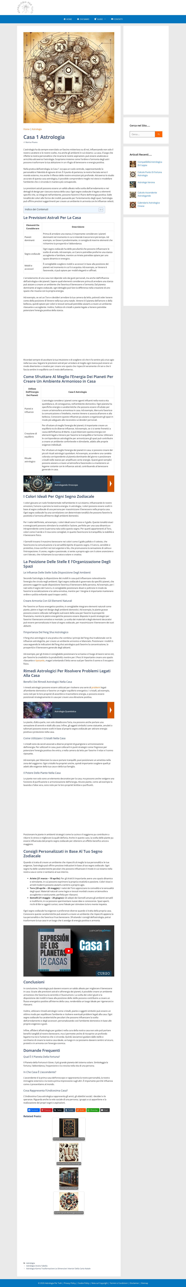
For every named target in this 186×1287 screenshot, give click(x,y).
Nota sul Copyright (99, 1283)
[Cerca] (158, 134)
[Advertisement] (123, 7)
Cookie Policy (83, 1283)
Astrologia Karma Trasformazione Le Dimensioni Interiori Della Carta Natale (58, 1268)
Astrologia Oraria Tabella (36, 1266)
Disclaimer (134, 1283)
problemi (95, 687)
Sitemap (144, 1283)
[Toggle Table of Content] (99, 209)
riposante (40, 660)
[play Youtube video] (68, 951)
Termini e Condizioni (119, 1283)
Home (26, 129)
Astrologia (37, 129)
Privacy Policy (70, 1283)
